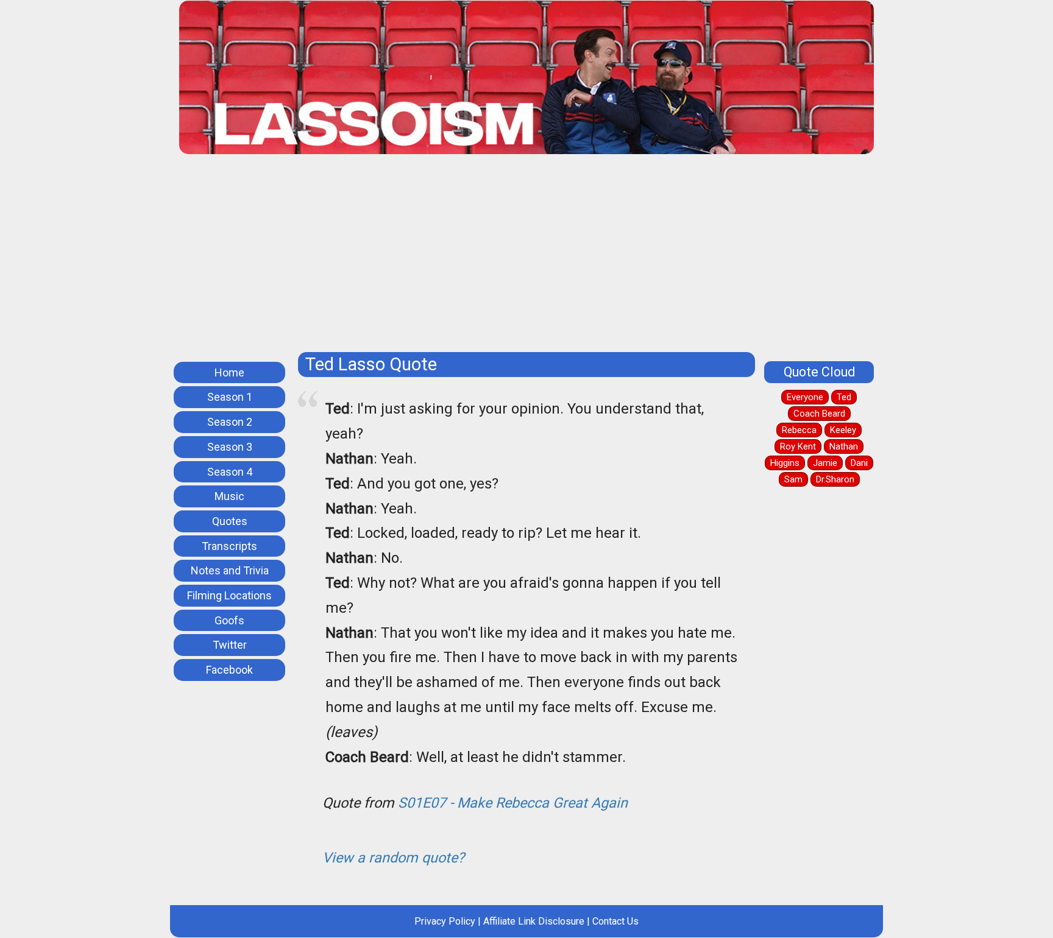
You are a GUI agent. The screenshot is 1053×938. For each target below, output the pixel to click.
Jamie (825, 462)
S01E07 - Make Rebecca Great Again (513, 802)
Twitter (230, 644)
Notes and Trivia (230, 570)
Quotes (229, 521)
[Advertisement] (526, 257)
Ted (844, 397)
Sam (793, 479)
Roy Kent (798, 446)
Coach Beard (819, 413)
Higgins (785, 462)
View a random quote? (393, 857)
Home (229, 372)
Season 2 (229, 421)
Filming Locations (229, 595)
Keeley (843, 430)
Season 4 (229, 471)
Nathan (843, 446)
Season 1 (229, 396)
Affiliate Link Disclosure (533, 921)
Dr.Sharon (835, 479)
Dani (859, 462)
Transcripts (229, 546)
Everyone (805, 397)
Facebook (229, 669)
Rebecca (799, 430)
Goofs (229, 620)
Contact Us (615, 921)
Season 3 (229, 446)
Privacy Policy (444, 921)
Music (229, 496)
